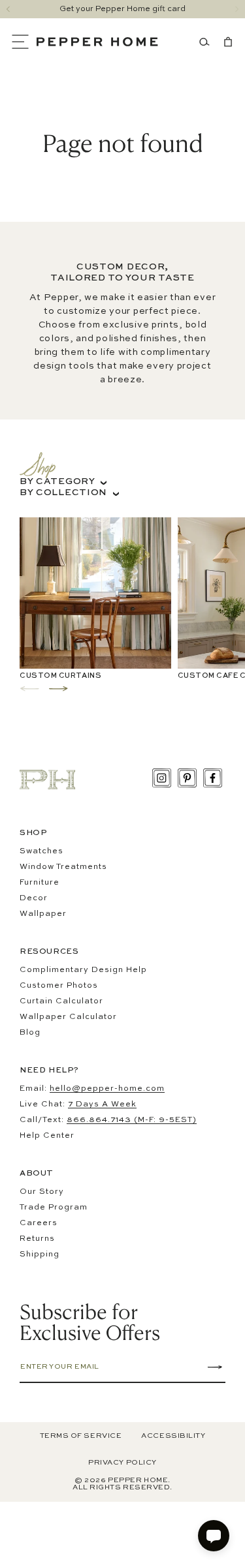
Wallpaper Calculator (68, 1017)
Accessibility (173, 1436)
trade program (54, 1207)
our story (42, 1192)
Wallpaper (43, 914)
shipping (39, 1254)
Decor (34, 898)
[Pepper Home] (97, 41)
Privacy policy (122, 1463)
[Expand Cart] (225, 41)
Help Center (47, 1136)
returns (37, 1239)
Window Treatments (63, 867)
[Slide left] (8, 9)
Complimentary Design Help (83, 970)
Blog (30, 1033)
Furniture (39, 883)
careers (38, 1223)
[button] (23, 42)
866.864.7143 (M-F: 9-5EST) (132, 1120)
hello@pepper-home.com (107, 1089)
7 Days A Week (102, 1104)
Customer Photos (59, 986)
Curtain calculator (61, 1001)
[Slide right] (237, 9)
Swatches (41, 851)
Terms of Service (81, 1436)
